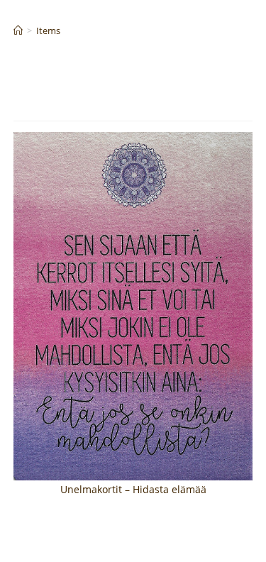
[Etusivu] (18, 30)
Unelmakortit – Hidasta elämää (133, 489)
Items (48, 30)
